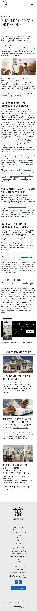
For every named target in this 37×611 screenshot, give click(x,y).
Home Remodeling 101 (13, 343)
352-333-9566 (18, 569)
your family (11, 296)
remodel (10, 86)
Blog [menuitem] (18, 540)
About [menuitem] (18, 538)
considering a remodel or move (17, 242)
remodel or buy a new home (11, 96)
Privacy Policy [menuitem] (18, 606)
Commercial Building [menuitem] (18, 532)
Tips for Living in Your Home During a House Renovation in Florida (17, 422)
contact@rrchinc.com (18, 572)
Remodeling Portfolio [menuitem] (18, 551)
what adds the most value (17, 207)
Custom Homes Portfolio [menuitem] (18, 554)
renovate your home (23, 215)
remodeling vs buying (20, 195)
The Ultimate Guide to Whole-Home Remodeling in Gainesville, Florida (17, 469)
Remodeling (7, 430)
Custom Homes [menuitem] (18, 530)
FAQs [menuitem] (18, 559)
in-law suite (14, 211)
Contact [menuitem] (18, 543)
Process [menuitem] (18, 535)
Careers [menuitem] (18, 562)
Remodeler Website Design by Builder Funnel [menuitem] (18, 607)
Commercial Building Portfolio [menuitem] (18, 556)
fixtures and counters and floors (21, 176)
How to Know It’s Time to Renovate (17, 377)
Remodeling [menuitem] (18, 527)
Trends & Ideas (27, 343)
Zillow (29, 140)
